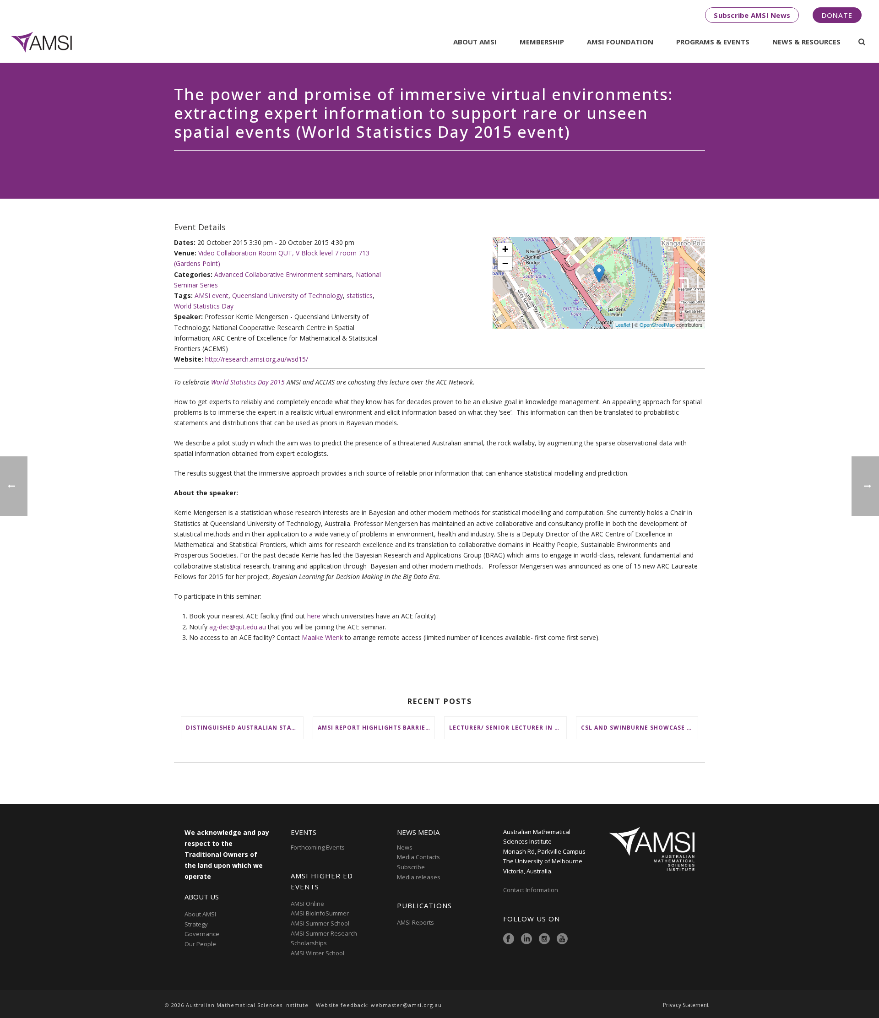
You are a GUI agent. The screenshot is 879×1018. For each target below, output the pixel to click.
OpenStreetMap (657, 324)
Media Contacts (418, 857)
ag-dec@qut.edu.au (237, 627)
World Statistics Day (203, 306)
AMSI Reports (415, 922)
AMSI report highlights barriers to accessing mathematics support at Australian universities (376, 727)
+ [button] (505, 249)
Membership (542, 41)
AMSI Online (307, 903)
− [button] (505, 263)
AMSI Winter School (317, 953)
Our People (200, 944)
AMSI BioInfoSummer (320, 913)
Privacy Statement (686, 1005)
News (404, 847)
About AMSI (475, 41)
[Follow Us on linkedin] (526, 939)
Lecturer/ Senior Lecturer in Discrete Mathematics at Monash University (507, 727)
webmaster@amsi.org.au (406, 1005)
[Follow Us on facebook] (508, 939)
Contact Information (531, 890)
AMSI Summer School (320, 923)
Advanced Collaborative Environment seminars (283, 274)
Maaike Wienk (322, 637)
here (313, 616)
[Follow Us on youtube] (562, 939)
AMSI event (211, 295)
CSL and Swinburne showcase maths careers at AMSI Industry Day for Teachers (639, 727)
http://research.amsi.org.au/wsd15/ (256, 359)
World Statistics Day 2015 (248, 382)
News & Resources (806, 41)
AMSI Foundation (620, 41)
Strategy (196, 924)
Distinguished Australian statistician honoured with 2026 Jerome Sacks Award (244, 727)
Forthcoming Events (318, 847)
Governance (201, 934)
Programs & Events (712, 41)
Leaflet (622, 324)
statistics (360, 295)
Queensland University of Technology (287, 295)
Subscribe (411, 867)
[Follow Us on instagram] (544, 939)
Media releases (418, 877)
